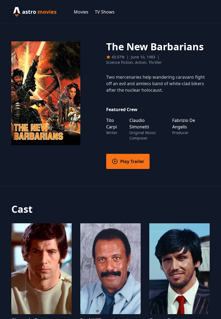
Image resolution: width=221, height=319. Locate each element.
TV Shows (105, 12)
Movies (81, 12)
